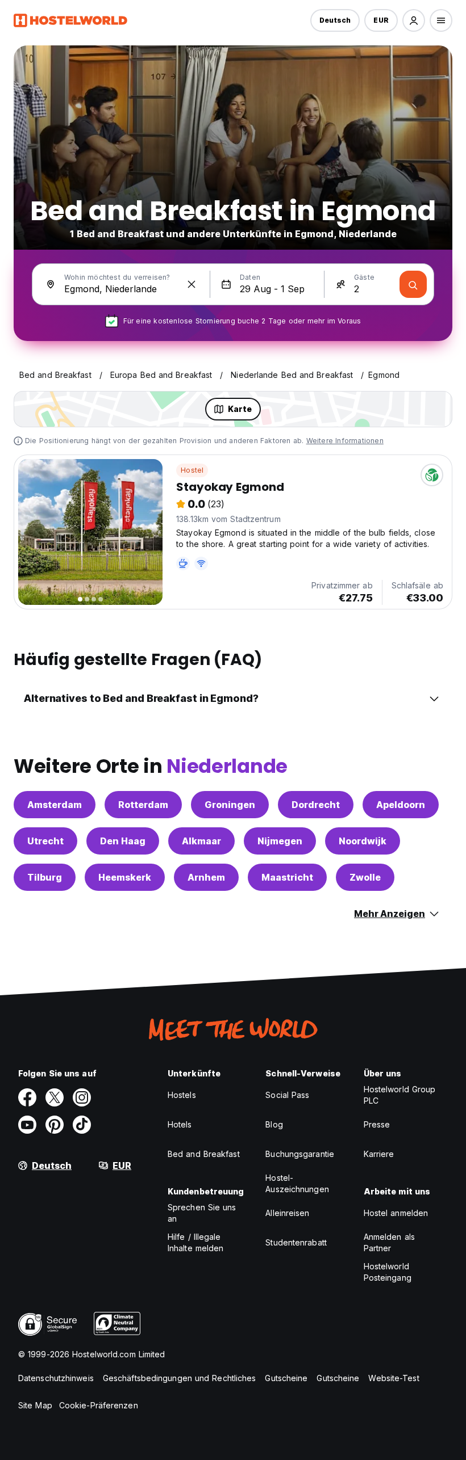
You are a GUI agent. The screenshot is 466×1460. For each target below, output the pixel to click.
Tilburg (44, 877)
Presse (377, 1124)
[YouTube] (27, 1125)
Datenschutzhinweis (56, 1378)
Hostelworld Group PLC (400, 1094)
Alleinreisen (287, 1213)
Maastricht (287, 877)
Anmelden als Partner (389, 1242)
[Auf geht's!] (413, 284)
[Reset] (191, 284)
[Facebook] (27, 1097)
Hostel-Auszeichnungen (296, 1183)
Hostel (192, 470)
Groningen (230, 804)
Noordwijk (362, 841)
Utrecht (45, 841)
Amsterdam (54, 804)
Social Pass (287, 1095)
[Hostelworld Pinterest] (54, 1125)
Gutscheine (286, 1378)
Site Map (35, 1405)
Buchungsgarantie (299, 1154)
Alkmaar (201, 841)
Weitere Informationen (345, 440)
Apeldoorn (400, 804)
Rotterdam (143, 804)
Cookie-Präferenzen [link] (98, 1405)
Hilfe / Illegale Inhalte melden (195, 1242)
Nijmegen (279, 841)
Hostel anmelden (396, 1213)
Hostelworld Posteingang (387, 1271)
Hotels (180, 1124)
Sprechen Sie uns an (202, 1212)
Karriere (379, 1154)
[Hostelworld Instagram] (82, 1097)
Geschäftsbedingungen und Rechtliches (179, 1378)
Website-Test (393, 1378)
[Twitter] (54, 1097)
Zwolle (365, 877)
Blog (273, 1124)
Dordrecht (316, 804)
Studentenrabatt (296, 1242)
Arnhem (206, 877)
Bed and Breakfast (204, 1154)
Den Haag (122, 841)
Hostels (182, 1095)
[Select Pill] (413, 20)
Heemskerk (124, 877)
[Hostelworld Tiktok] (82, 1125)
